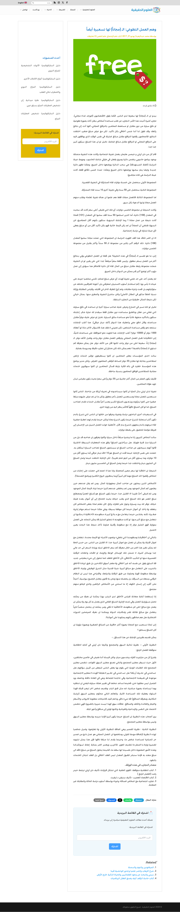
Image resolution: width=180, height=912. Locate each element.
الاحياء (49, 10)
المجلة (72, 10)
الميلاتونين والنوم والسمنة (141, 867)
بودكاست (36, 10)
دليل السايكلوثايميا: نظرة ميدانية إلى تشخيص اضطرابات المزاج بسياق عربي (40, 103)
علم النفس (101, 36)
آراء (120, 36)
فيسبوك (111, 800)
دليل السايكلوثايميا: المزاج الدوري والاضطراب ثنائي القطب (40, 89)
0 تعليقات (91, 36)
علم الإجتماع (112, 36)
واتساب (128, 800)
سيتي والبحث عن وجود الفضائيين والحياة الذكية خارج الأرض (125, 874)
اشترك (40, 150)
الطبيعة (62, 10)
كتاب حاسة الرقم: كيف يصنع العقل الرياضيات (132, 878)
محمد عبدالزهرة (142, 36)
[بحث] (33, 3)
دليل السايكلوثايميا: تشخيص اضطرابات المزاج (40, 116)
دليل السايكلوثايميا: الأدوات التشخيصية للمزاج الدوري (40, 68)
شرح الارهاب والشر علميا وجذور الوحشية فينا (132, 871)
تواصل (25, 10)
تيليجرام (139, 800)
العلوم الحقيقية (89, 10)
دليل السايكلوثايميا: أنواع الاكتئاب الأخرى (42, 78)
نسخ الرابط (99, 800)
